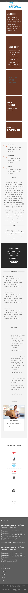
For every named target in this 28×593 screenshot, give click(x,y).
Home (3, 565)
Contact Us (4, 580)
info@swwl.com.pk (11, 539)
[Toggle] (26, 568)
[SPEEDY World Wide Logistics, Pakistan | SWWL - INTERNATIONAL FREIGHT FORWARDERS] (15, 5)
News (3, 574)
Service (3, 571)
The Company (5, 568)
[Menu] (2, 5)
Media (3, 577)
